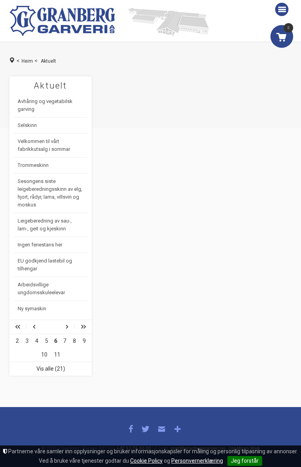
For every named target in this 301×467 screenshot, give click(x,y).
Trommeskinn (33, 165)
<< (17, 327)
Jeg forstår (245, 461)
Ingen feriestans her (40, 245)
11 (57, 354)
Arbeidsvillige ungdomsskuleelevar (41, 288)
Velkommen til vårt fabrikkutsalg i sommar (44, 145)
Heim (27, 61)
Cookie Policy (146, 461)
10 (44, 354)
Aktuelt (48, 61)
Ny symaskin (32, 308)
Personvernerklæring (197, 461)
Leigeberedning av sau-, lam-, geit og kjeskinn (45, 225)
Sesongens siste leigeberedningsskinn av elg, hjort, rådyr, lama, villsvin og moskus (50, 193)
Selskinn (27, 125)
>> (83, 327)
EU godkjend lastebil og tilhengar (45, 265)
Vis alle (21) (50, 369)
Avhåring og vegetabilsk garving (45, 105)
